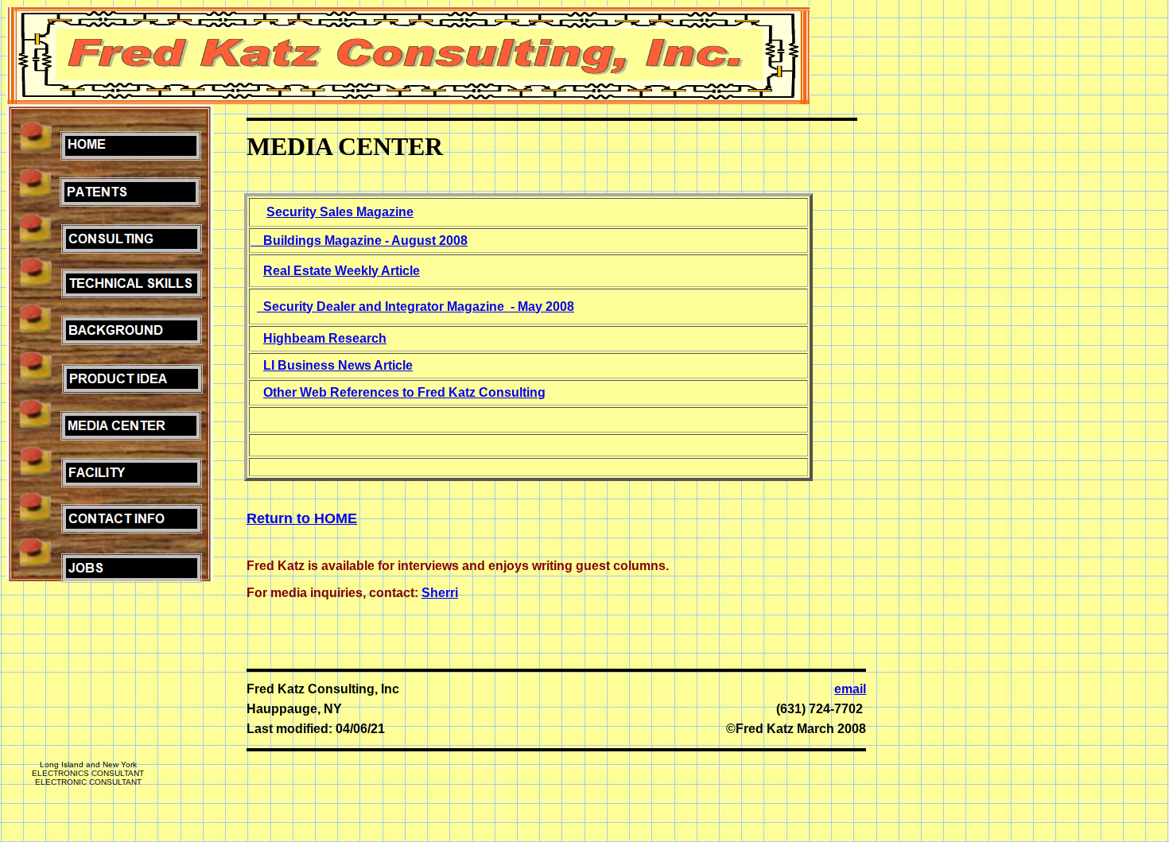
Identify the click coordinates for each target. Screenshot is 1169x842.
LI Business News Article (338, 365)
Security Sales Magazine (340, 212)
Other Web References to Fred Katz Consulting (404, 392)
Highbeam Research (324, 338)
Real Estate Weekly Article (341, 270)
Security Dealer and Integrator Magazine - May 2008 (418, 306)
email (850, 689)
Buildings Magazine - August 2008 (365, 240)
